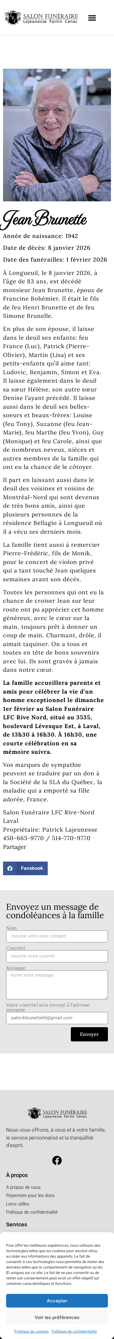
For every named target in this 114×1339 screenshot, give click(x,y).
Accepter (57, 1301)
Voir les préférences (57, 1317)
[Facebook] (57, 1160)
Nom (11, 927)
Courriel (15, 947)
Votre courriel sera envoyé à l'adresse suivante (48, 1007)
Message (16, 967)
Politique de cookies (31, 1331)
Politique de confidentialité (74, 1331)
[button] (92, 17)
